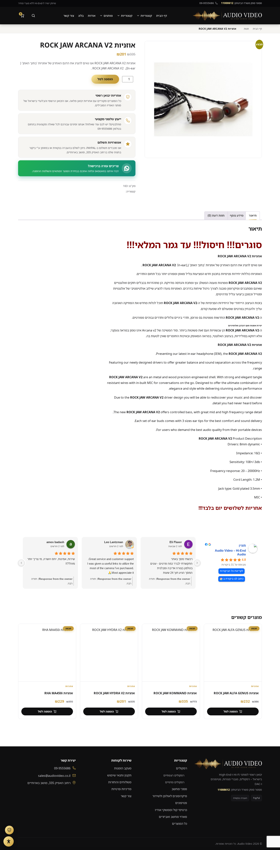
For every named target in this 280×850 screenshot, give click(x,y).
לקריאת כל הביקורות (231, 571)
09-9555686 (206, 3)
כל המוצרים (179, 823)
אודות (91, 16)
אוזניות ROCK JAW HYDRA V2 (114, 693)
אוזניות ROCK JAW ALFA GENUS (236, 693)
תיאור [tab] (253, 215)
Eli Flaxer (176, 542)
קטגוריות (146, 16)
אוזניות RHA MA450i (58, 693)
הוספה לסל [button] (231, 711)
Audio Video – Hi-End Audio (230, 552)
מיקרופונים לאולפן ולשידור (169, 796)
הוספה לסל (105, 79)
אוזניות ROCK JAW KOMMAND (175, 693)
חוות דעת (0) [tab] (216, 215)
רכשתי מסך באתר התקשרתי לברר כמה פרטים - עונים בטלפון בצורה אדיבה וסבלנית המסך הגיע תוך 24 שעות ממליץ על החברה (171, 566)
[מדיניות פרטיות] (9, 830)
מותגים (108, 16)
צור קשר (68, 16)
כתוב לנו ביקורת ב (233, 578)
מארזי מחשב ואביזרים (173, 817)
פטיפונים (181, 803)
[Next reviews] (21, 563)
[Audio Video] (227, 16)
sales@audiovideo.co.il (54, 776)
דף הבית (161, 16)
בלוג (81, 16)
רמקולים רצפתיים (173, 775)
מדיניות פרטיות (121, 789)
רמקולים (181, 768)
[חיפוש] (33, 15)
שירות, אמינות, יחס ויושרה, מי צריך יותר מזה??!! (51, 561)
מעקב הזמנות (122, 768)
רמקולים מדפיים (174, 782)
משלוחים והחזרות (119, 782)
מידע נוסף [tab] (236, 215)
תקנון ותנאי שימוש (119, 775)
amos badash (55, 542)
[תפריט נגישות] (8, 841)
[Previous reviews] (197, 563)
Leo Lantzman (113, 542)
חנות (246, 28)
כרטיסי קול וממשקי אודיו (171, 810)
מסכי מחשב (179, 789)
